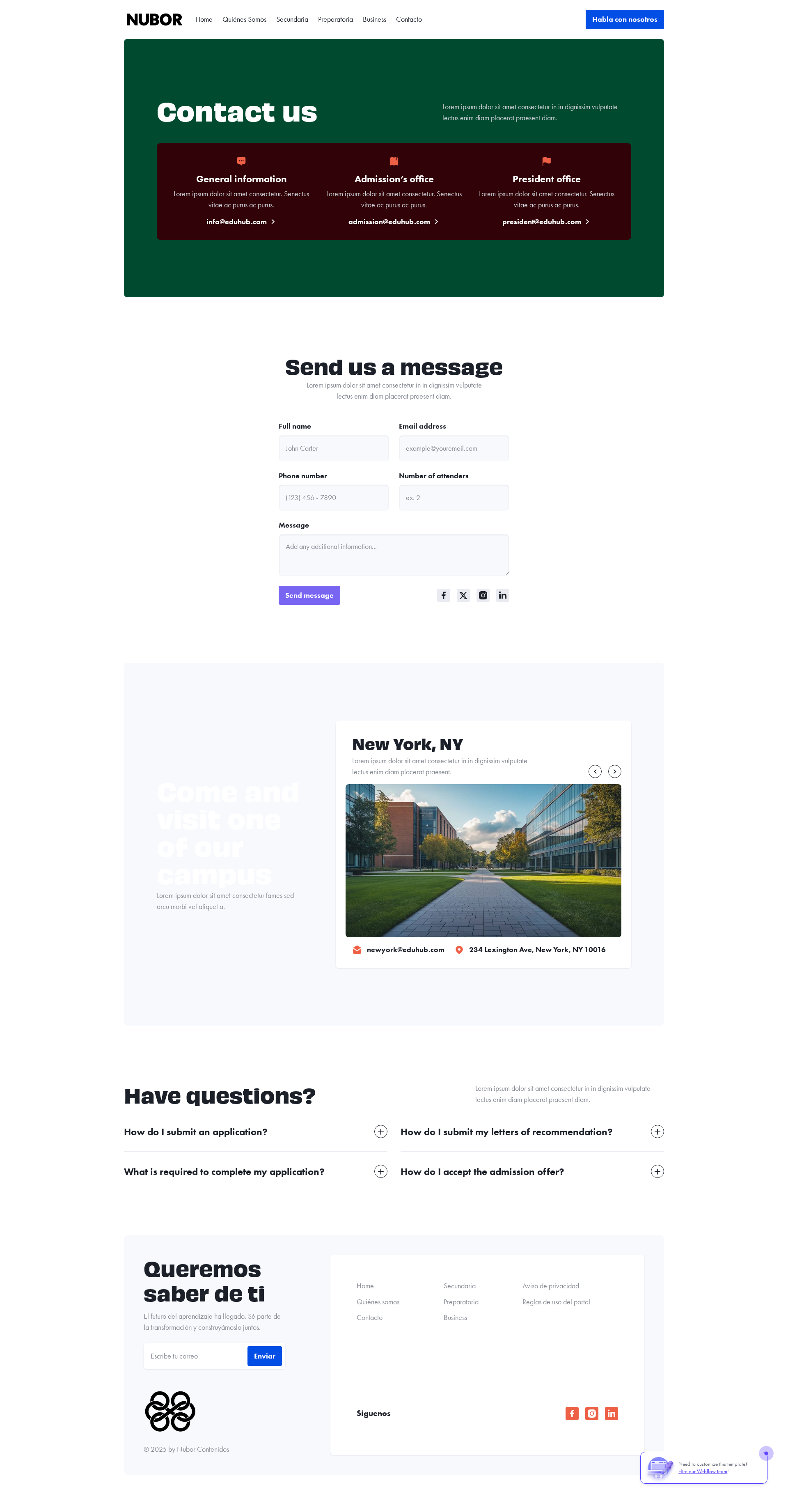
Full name (295, 426)
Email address (422, 426)
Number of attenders (434, 475)
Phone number (303, 475)
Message (294, 525)
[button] (595, 771)
